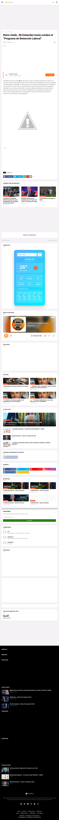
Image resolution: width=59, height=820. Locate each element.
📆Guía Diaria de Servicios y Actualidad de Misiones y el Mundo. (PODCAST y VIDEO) (30, 690)
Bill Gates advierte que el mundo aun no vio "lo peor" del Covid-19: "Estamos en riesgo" (29, 200)
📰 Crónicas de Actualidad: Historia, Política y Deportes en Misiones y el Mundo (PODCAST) (31, 443)
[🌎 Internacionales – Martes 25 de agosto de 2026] (5, 705)
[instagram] (31, 804)
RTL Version (40, 813)
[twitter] (24, 804)
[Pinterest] (27, 176)
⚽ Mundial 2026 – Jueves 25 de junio (39, 490)
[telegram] (34, 804)
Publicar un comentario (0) (29, 235)
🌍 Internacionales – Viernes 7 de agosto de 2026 (24, 435)
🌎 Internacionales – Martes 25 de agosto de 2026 (22, 704)
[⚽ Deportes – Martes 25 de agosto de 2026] (5, 698)
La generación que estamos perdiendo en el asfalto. (15, 386)
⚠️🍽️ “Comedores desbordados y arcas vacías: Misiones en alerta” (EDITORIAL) (41, 400)
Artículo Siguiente (52, 240)
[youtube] (28, 804)
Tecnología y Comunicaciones (34, 817)
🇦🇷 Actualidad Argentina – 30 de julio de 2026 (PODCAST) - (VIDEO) (28, 429)
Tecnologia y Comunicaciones (32, 815)
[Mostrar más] (33, 176)
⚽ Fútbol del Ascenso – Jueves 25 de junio (13, 490)
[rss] (38, 804)
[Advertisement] (29, 17)
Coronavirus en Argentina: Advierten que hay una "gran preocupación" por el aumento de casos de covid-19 (10, 201)
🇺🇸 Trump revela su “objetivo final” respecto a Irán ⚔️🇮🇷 (23, 768)
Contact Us (38, 811)
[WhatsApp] (24, 176)
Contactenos (32, 813)
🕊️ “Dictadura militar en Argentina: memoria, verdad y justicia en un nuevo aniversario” (43, 387)
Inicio (4, 31)
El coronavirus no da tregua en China (47, 199)
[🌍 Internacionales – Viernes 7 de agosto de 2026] (7, 437)
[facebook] (21, 804)
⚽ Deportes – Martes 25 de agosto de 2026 (20, 697)
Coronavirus (10, 31)
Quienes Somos (24, 813)
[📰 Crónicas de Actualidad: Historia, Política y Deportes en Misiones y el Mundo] (7, 444)
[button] (2, 2)
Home (19, 811)
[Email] (30, 176)
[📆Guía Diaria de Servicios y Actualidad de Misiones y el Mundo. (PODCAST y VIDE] (5, 692)
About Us (24, 811)
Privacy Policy (31, 811)
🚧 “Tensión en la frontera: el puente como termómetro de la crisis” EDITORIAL (13, 400)
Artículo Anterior (6, 240)
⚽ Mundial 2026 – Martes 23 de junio (39, 502)
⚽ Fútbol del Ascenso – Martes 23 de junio (13, 502)
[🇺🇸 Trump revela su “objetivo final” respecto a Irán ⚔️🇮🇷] (5, 769)
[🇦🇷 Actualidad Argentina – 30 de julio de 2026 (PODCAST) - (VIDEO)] (7, 430)
